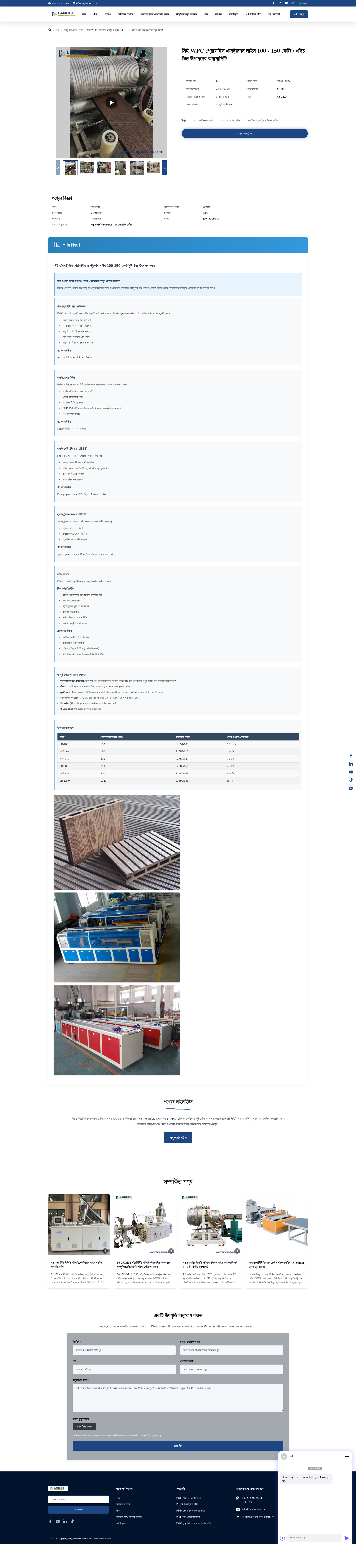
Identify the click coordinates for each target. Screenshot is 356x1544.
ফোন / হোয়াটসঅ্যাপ (190, 1341)
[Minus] (347, 1456)
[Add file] (282, 1538)
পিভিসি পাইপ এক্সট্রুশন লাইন (188, 1497)
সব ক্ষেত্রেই (274, 14)
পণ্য (95, 14)
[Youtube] (286, 3)
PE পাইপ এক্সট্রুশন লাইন (187, 1504)
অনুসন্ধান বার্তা (81, 1380)
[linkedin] (65, 1521)
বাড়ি (84, 14)
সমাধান (218, 14)
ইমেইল (77, 1341)
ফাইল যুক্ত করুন (81, 1419)
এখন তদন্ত (299, 14)
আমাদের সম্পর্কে (125, 14)
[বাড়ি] (49, 30)
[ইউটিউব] (351, 772)
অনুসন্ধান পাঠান (178, 1137)
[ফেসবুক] (351, 756)
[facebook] (50, 1521)
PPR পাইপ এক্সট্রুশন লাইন (188, 1517)
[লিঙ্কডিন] (351, 764)
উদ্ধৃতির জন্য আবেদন (186, 14)
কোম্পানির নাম (186, 1361)
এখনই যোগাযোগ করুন (79, 1282)
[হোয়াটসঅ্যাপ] (351, 788)
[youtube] (57, 1521)
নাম (74, 1361)
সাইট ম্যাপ (234, 14)
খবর (206, 14)
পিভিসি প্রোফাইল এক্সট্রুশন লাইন (190, 1510)
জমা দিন (178, 1446)
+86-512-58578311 (252, 1497)
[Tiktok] (292, 3)
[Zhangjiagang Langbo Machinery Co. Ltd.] (64, 14)
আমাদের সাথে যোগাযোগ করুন (155, 14)
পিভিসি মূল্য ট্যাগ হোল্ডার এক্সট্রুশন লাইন (193, 1523)
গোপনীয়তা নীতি (253, 14)
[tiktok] (72, 1521)
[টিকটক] (351, 780)
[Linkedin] (279, 3)
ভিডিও (108, 14)
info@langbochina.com (86, 3)
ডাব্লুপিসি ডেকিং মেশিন (73, 30)
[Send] (347, 1538)
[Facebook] (273, 3)
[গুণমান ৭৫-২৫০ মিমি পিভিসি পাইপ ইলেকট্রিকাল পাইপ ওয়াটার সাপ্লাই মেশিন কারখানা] (79, 1225)
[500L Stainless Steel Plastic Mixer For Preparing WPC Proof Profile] (111, 102)
